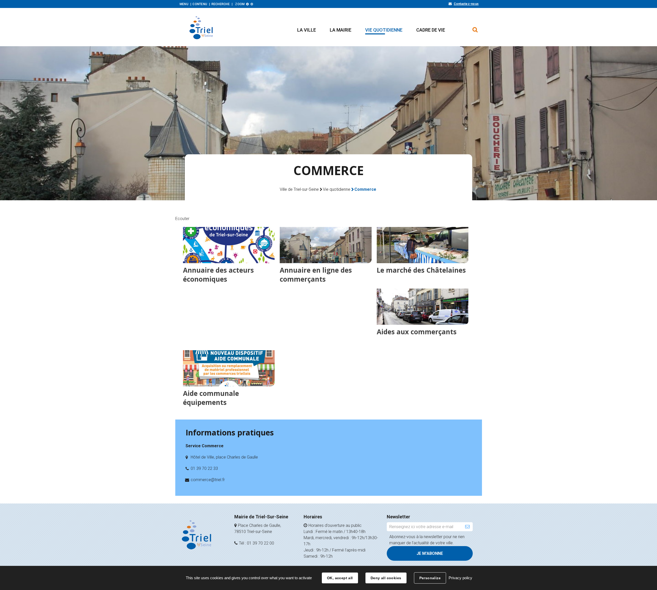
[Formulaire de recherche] (475, 27)
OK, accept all (340, 578)
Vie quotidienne (336, 189)
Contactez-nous (466, 4)
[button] (306, 30)
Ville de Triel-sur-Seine (299, 189)
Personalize (430, 578)
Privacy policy (460, 578)
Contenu (199, 4)
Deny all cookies (386, 578)
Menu (184, 4)
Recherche (220, 4)
